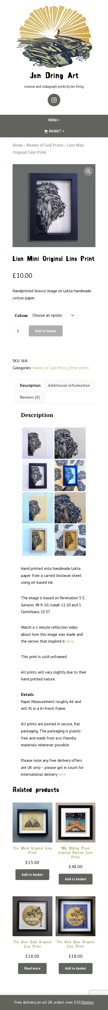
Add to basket (45, 331)
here (69, 641)
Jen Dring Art (54, 76)
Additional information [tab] (69, 385)
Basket (65, 131)
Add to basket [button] (32, 874)
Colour (21, 315)
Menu (63, 120)
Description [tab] (30, 385)
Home (18, 145)
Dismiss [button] (88, 1002)
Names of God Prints (44, 145)
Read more (32, 968)
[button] (88, 171)
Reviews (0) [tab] (30, 397)
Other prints (78, 367)
